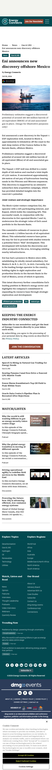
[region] (26, 744)
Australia (31, 555)
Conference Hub (34, 608)
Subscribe (31, 598)
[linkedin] (21, 665)
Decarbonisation (9, 544)
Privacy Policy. (12, 339)
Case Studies (32, 594)
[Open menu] (47, 21)
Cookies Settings (20, 702)
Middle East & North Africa (38, 562)
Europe (30, 558)
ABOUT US (8, 699)
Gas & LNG (26, 45)
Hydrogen (6, 551)
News (14, 45)
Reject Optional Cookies (26, 761)
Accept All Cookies (26, 755)
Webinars (6, 611)
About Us (31, 583)
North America (33, 565)
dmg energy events (35, 605)
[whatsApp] (44, 665)
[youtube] (26, 665)
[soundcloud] (40, 665)
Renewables (7, 558)
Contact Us (32, 601)
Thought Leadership (10, 601)
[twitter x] (16, 665)
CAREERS (17, 699)
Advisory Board (33, 587)
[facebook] (7, 665)
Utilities (5, 565)
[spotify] (35, 665)
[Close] (47, 721)
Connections (32, 612)
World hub (31, 544)
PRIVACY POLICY (28, 699)
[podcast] (30, 665)
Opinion (5, 590)
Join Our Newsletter (34, 21)
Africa (29, 547)
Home (5, 45)
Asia (29, 551)
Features (5, 594)
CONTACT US (33, 702)
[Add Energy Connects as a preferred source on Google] (8, 81)
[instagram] (12, 665)
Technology (6, 562)
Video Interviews (9, 608)
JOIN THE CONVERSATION (26, 346)
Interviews (6, 597)
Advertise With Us (34, 591)
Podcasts (6, 604)
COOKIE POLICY (41, 699)
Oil (3, 555)
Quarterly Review (9, 615)
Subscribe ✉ (26, 670)
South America (33, 569)
